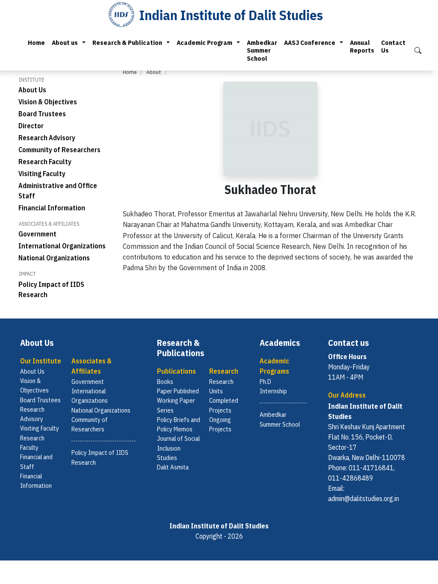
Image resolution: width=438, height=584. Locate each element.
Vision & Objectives (47, 101)
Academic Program (204, 42)
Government (37, 234)
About (153, 72)
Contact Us (393, 46)
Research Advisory (46, 137)
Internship (273, 391)
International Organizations (62, 246)
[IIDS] (219, 14)
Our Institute (40, 361)
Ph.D (265, 382)
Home (36, 42)
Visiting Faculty (41, 173)
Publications (176, 371)
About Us (32, 90)
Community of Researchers (59, 149)
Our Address (347, 395)
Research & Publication (127, 42)
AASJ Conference (309, 42)
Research (223, 371)
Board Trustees (42, 113)
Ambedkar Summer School (262, 50)
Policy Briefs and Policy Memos (178, 424)
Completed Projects (223, 405)
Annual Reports (362, 46)
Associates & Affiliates (91, 366)
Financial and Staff (36, 461)
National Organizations (54, 258)
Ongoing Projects (220, 424)
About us (65, 42)
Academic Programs (274, 366)
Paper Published (178, 391)
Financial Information (51, 208)
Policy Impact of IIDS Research (99, 457)
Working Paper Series (176, 405)
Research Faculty (44, 161)
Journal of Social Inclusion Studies (178, 448)
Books (165, 382)
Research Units (221, 386)
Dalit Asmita (173, 467)
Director (31, 125)
